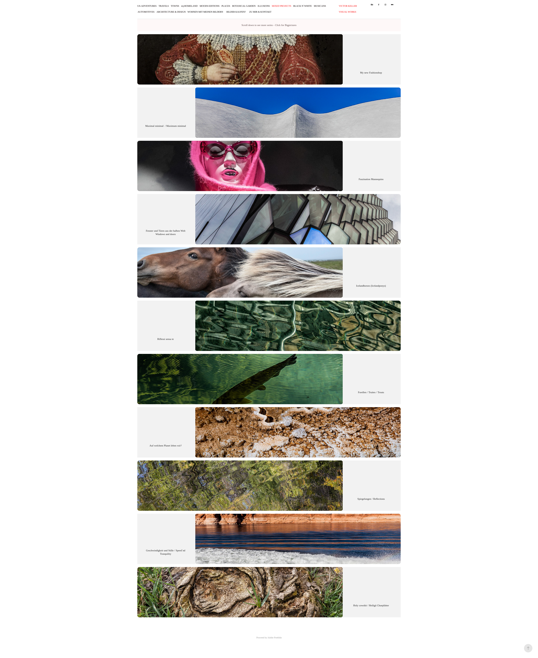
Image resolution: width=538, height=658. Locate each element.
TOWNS (175, 6)
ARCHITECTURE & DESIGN (171, 12)
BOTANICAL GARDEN (244, 6)
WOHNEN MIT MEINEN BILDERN (205, 12)
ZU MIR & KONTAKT (260, 12)
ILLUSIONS (264, 6)
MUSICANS (320, 6)
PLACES (226, 6)
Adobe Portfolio (274, 637)
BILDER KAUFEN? (236, 12)
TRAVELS (164, 6)
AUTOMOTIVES (146, 12)
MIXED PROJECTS (281, 6)
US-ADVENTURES (146, 6)
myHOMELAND (189, 6)
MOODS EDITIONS (209, 6)
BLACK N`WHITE (302, 6)
